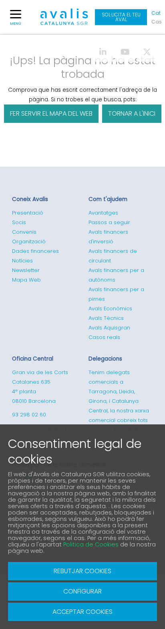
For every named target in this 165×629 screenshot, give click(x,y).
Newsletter (26, 270)
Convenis (24, 232)
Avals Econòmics (110, 308)
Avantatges (103, 212)
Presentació (27, 212)
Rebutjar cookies (82, 571)
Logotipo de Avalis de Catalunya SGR (64, 20)
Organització (29, 241)
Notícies (22, 260)
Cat (156, 13)
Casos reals (104, 337)
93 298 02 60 (29, 414)
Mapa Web (26, 279)
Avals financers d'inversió (108, 237)
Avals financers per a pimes (116, 294)
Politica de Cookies (91, 544)
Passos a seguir (109, 222)
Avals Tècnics (106, 318)
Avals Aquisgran (109, 327)
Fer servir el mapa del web (51, 113)
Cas (156, 21)
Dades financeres (35, 251)
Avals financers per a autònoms (116, 275)
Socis (19, 222)
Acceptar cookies (82, 611)
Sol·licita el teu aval (121, 17)
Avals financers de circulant (113, 256)
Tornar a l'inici (131, 113)
